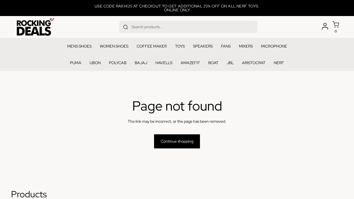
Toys (180, 46)
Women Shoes (114, 46)
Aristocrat (254, 62)
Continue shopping (177, 141)
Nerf (279, 62)
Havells (163, 62)
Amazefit (190, 62)
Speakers (203, 46)
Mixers (246, 46)
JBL (230, 62)
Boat (213, 62)
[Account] (325, 26)
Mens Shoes (79, 46)
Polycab (117, 62)
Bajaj (141, 62)
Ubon (95, 62)
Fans (226, 46)
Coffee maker (152, 46)
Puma (75, 62)
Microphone (274, 46)
